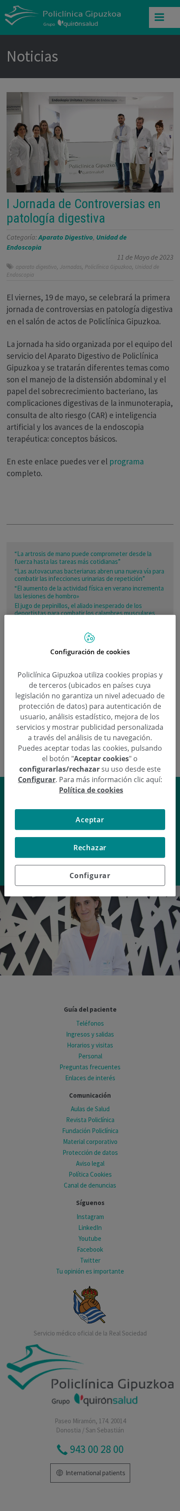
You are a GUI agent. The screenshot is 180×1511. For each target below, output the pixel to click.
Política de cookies (91, 789)
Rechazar (90, 847)
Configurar (90, 875)
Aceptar (90, 819)
